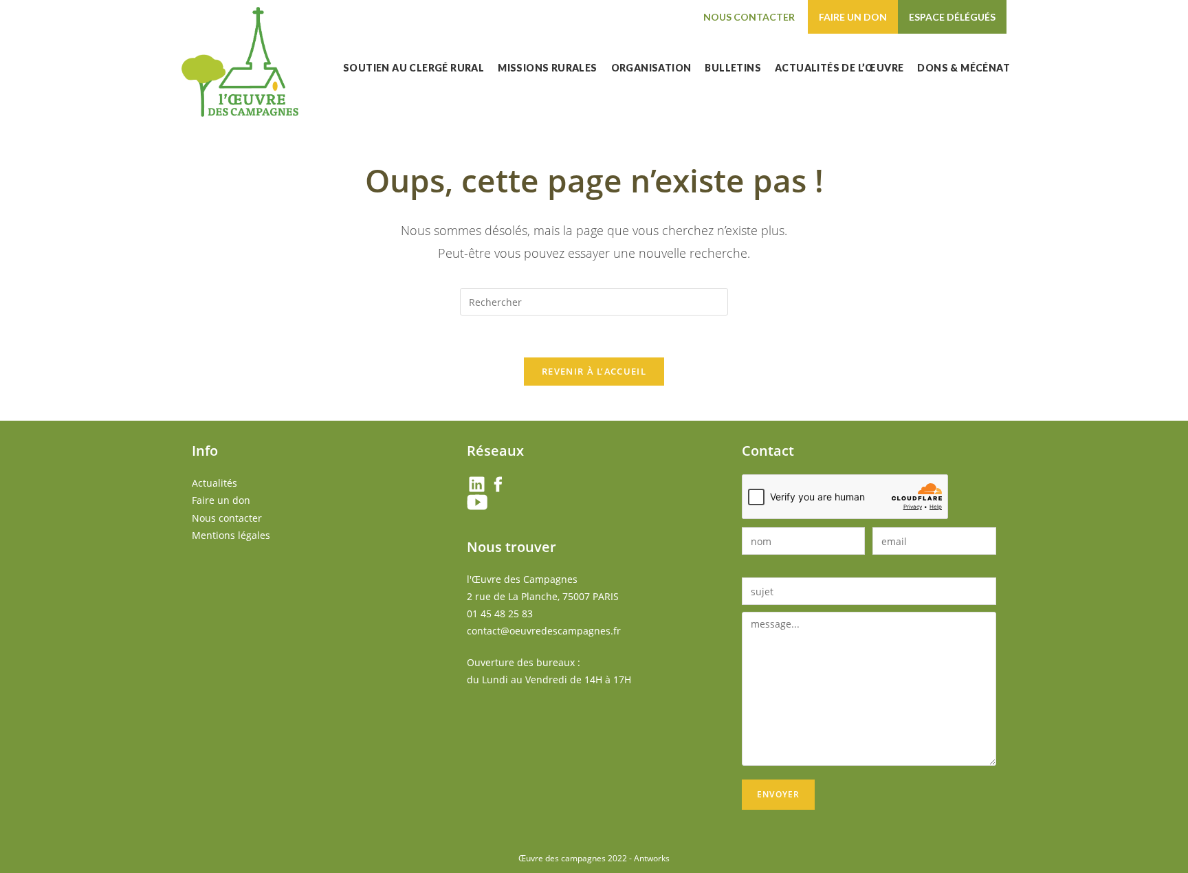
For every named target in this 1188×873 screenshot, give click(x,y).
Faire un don (853, 17)
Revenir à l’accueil (594, 371)
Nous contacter (749, 17)
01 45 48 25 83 (500, 613)
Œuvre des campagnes (562, 858)
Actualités (214, 482)
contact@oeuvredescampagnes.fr (544, 630)
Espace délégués (952, 17)
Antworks (652, 858)
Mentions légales (231, 535)
